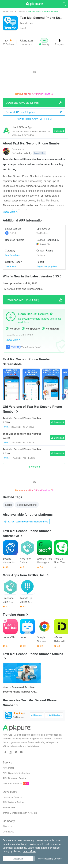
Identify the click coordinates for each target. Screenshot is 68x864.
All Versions (34, 466)
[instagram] (10, 752)
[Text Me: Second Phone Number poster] (11, 384)
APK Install (8, 767)
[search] (64, 4)
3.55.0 (13, 232)
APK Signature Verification (16, 773)
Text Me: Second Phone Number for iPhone (27, 521)
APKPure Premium (12, 783)
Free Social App (12, 254)
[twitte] (16, 752)
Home (6, 11)
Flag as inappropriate (46, 266)
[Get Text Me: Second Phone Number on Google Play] (43, 244)
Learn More (29, 851)
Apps (13, 11)
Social (22, 11)
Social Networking (27, 504)
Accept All (18, 858)
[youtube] (21, 752)
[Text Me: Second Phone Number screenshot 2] (51, 384)
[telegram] (5, 752)
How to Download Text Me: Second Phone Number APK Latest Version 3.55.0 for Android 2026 (19, 690)
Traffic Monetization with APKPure (20, 812)
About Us (7, 826)
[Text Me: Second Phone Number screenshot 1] (31, 384)
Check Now (10, 266)
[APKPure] (34, 4)
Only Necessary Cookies (50, 858)
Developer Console (12, 797)
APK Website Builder (13, 802)
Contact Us (8, 831)
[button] (44, 42)
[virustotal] (51, 314)
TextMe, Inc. (26, 23)
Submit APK (9, 807)
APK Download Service (14, 778)
